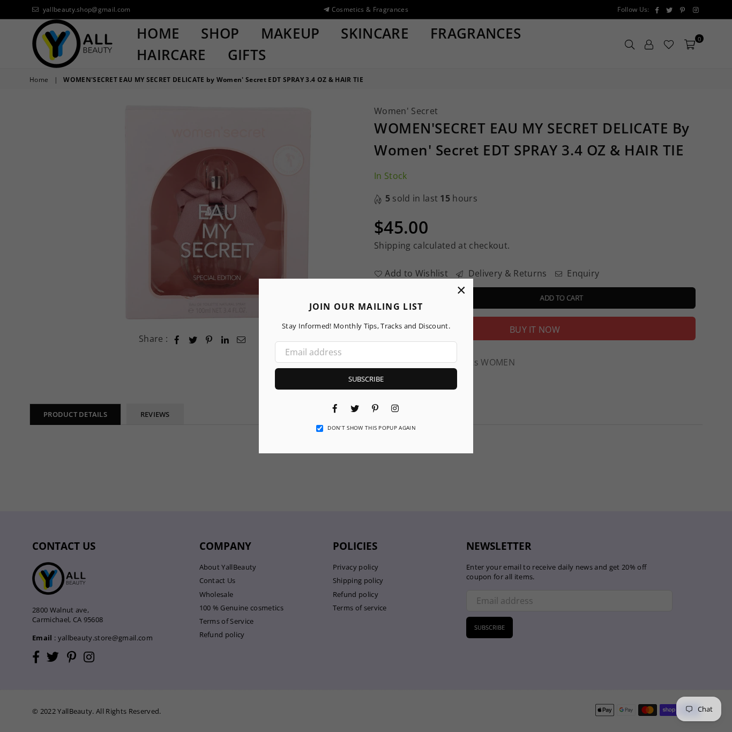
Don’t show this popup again (371, 427)
